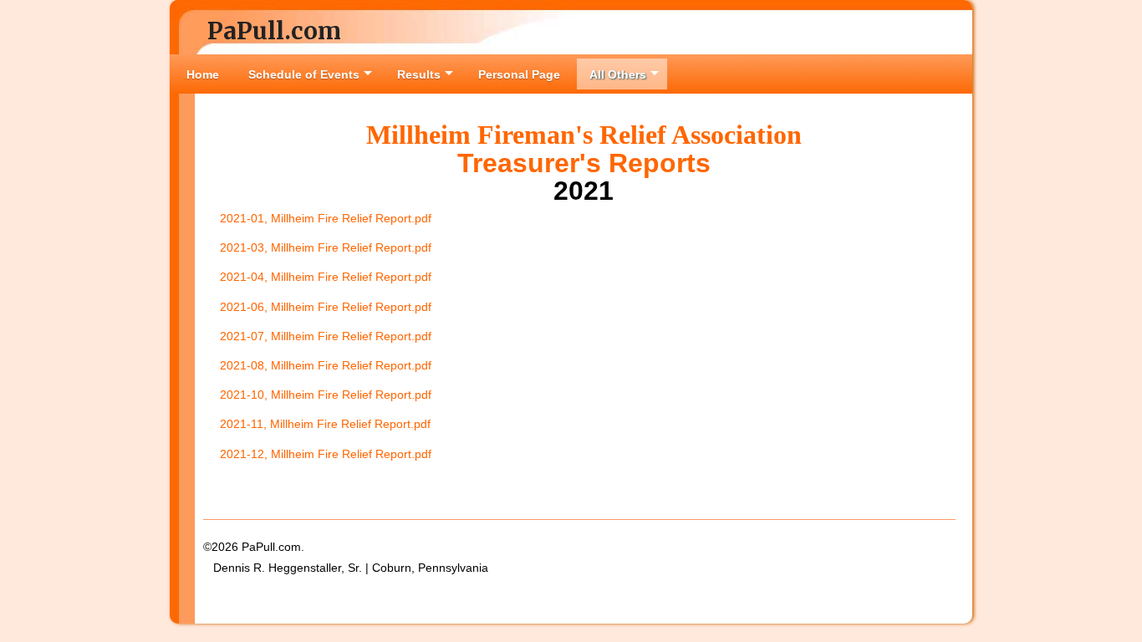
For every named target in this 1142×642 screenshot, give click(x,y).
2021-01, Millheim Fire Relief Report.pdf (325, 218)
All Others (617, 74)
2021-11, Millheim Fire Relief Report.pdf (325, 424)
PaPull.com (274, 31)
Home (202, 74)
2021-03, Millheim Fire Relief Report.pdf (325, 247)
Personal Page (519, 74)
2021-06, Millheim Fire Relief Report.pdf (325, 306)
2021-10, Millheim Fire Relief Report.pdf (325, 394)
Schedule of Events (303, 74)
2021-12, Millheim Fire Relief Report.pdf (325, 454)
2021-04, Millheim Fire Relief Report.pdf (325, 276)
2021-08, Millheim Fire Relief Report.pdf (325, 365)
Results (419, 74)
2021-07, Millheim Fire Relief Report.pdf (325, 336)
